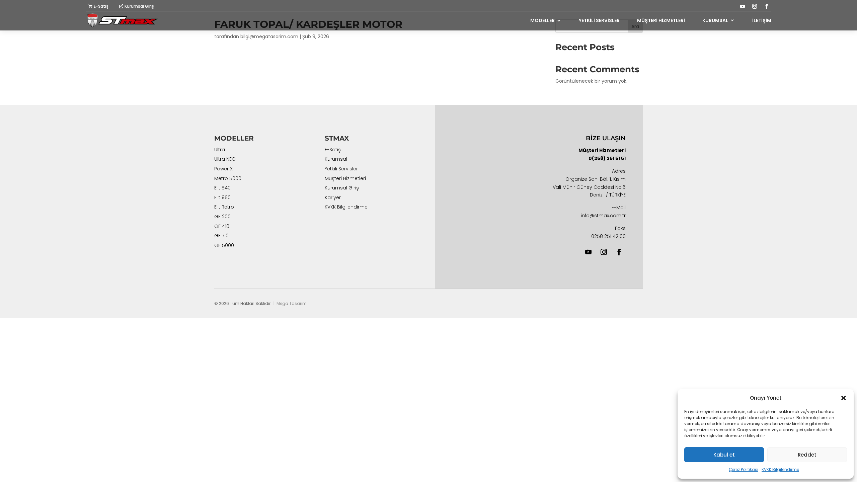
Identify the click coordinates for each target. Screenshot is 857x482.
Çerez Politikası (743, 469)
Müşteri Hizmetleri (345, 179)
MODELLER (542, 20)
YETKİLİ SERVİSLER (599, 20)
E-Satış (101, 6)
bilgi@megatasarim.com (269, 36)
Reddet (807, 454)
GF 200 (222, 217)
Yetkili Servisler (341, 169)
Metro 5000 (227, 179)
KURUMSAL (715, 20)
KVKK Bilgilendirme (780, 469)
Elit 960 (222, 198)
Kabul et (724, 454)
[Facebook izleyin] (766, 6)
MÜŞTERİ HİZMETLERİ (661, 20)
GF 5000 (224, 246)
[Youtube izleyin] (742, 6)
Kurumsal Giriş (139, 6)
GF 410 (221, 227)
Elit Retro (224, 207)
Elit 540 (222, 188)
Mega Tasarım (292, 303)
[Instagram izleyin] (754, 6)
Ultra (219, 150)
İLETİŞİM (761, 20)
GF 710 (221, 236)
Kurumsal (336, 159)
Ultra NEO (225, 159)
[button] (843, 398)
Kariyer (333, 198)
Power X (223, 169)
